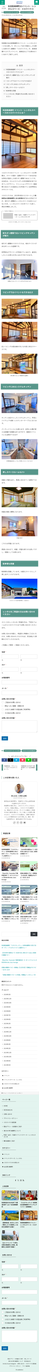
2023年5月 (7, 1065)
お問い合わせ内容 (9, 718)
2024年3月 (7, 1044)
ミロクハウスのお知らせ (27, 12)
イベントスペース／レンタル (11, 12)
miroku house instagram (9, 1363)
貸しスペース (27, 1359)
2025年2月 (7, 1023)
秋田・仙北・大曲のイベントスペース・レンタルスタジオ (24, 216)
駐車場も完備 (11, 90)
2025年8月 (7, 1011)
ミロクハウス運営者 (10, 1122)
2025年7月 (7, 1015)
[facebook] (17, 822)
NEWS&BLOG (8, 1110)
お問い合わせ (8, 1114)
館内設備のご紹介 (9, 1141)
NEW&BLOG (27, 1361)
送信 (4, 738)
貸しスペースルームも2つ (15, 87)
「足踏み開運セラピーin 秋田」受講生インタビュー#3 (19, 975)
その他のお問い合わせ (13, 713)
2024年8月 (7, 1040)
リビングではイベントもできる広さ (19, 81)
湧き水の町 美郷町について (12, 1131)
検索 (34, 934)
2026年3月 (7, 994)
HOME (6, 1106)
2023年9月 (7, 1061)
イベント (7, 1075)
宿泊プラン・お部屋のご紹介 (13, 1126)
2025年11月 (7, 999)
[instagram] (21, 822)
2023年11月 (7, 1053)
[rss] (23, 1180)
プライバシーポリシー (11, 1118)
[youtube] (24, 822)
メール (5, 688)
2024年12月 (7, 1028)
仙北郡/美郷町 (8, 1088)
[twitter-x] (18, 1180)
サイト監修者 (26, 1366)
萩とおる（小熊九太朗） (19, 796)
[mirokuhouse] (19, 2)
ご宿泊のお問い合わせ (13, 702)
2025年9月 (7, 1007)
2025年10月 (7, 1003)
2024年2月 (7, 1048)
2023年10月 (7, 1057)
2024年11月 (7, 1032)
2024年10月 (7, 1036)
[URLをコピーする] (34, 760)
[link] (14, 822)
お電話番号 (6, 678)
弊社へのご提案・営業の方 (14, 706)
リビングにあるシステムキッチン (18, 84)
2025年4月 (7, 1019)
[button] (4, 760)
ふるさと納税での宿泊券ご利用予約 (17, 709)
